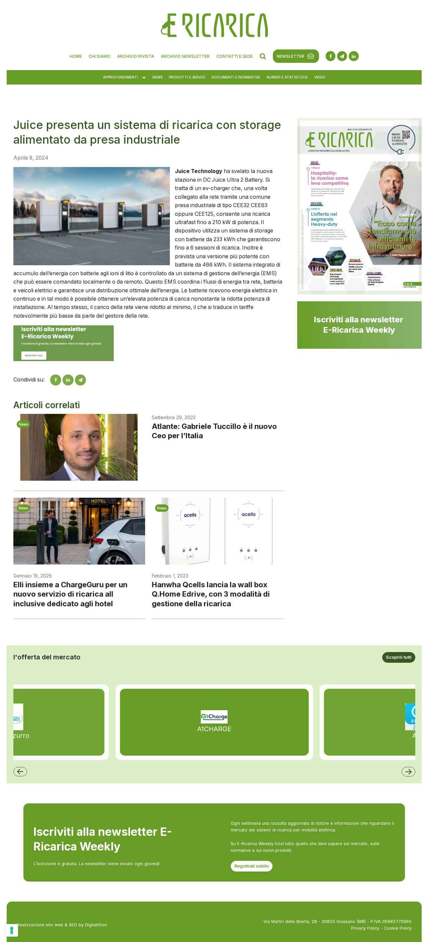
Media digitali (134, 318)
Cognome (130, 191)
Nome (223, 166)
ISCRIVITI (214, 397)
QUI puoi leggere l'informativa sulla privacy (214, 135)
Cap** (127, 268)
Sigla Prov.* (229, 268)
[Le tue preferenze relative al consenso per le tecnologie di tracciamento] (11, 930)
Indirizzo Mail (134, 166)
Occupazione (134, 216)
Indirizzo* (130, 242)
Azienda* (226, 191)
